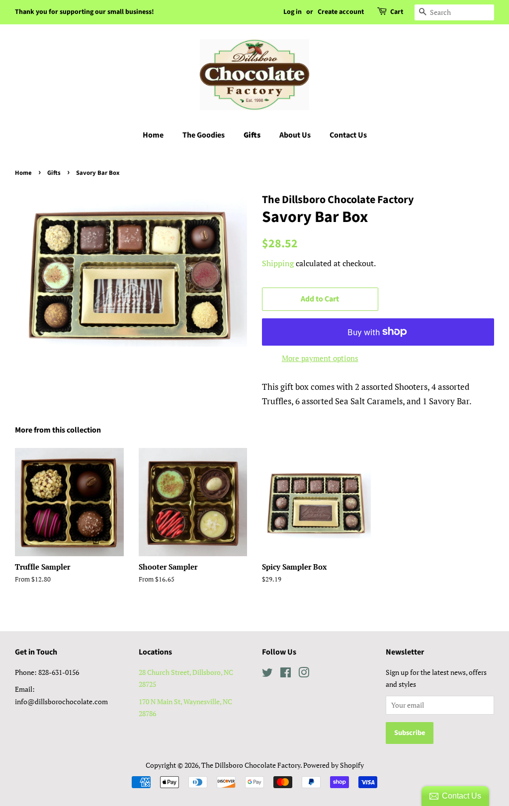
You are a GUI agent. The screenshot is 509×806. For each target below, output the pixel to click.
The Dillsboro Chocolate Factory (250, 765)
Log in (292, 12)
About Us (295, 135)
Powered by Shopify (333, 765)
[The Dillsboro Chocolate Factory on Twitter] (267, 674)
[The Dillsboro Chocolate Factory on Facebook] (285, 674)
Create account (341, 12)
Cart (396, 12)
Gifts (252, 135)
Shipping (278, 263)
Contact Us (348, 135)
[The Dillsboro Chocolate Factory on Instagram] (303, 674)
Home (153, 135)
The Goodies (203, 135)
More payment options (320, 358)
